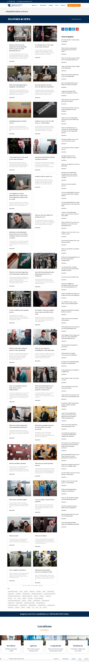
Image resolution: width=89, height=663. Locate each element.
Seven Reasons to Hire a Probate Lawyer (70, 148)
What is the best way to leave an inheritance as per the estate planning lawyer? (70, 223)
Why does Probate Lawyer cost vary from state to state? (69, 140)
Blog (56, 5)
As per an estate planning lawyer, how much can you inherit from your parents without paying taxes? (68, 415)
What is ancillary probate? (17, 463)
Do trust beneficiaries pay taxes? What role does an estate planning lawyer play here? (70, 456)
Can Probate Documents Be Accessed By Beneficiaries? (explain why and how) (68, 434)
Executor (36, 596)
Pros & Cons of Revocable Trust (70, 277)
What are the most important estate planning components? (18, 273)
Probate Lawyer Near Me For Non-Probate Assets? (70, 233)
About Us (34, 5)
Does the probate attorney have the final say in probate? (44, 86)
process (23, 607)
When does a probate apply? (18, 500)
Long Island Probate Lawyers (14, 600)
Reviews (51, 5)
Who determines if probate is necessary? (69, 346)
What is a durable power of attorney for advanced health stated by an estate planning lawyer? (69, 130)
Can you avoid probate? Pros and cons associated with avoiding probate (70, 194)
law (15, 598)
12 (39, 585)
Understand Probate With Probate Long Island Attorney (69, 92)
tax (33, 607)
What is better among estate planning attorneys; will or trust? (69, 49)
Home (70, 19)
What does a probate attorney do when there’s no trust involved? (44, 427)
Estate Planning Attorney (37, 593)
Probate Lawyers (23, 605)
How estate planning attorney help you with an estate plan (69, 84)
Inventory (10, 598)
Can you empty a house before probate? (44, 501)
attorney (26, 591)
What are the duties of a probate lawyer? (70, 249)
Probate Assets (36, 600)
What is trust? (13, 536)
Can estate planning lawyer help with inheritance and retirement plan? (70, 204)
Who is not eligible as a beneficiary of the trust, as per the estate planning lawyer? (69, 285)
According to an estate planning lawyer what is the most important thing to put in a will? (18, 196)
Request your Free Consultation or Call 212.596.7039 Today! (44, 614)
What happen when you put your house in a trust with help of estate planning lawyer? (70, 336)
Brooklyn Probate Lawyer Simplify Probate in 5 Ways (68, 156)
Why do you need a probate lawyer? (68, 185)
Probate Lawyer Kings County (16, 658)
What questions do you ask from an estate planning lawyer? (70, 327)
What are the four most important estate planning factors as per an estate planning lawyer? (17, 48)
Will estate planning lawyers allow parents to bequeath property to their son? (44, 388)
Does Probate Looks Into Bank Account (70, 379)
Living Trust (30, 598)
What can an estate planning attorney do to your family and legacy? (70, 119)
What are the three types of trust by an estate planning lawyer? (70, 59)
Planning (24, 600)
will (40, 607)
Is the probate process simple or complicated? (70, 371)
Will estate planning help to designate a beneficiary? (18, 86)
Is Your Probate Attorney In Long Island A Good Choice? (70, 473)
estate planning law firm (15, 5)
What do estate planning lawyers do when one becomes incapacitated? (70, 258)
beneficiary (32, 591)
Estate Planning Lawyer (27, 596)
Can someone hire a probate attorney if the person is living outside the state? (69, 268)
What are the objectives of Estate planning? (70, 165)
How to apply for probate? (17, 570)
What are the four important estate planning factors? (69, 425)
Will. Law (45, 607)
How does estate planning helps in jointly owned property (70, 362)
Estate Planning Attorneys (49, 593)
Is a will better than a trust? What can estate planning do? (69, 302)
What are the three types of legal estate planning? (70, 67)
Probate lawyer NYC (41, 602)
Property (28, 607)
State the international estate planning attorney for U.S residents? (44, 274)
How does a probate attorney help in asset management (69, 507)
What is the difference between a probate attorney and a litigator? (70, 294)
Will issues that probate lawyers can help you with (43, 571)
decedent (38, 591)
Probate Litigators (32, 605)
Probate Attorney (45, 600)
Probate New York (41, 605)
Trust (37, 607)
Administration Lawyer (13, 591)
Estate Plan (18, 593)
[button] (62, 29)
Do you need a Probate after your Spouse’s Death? (70, 241)
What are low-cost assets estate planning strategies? (70, 100)
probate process (50, 605)
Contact (63, 5)
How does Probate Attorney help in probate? (70, 40)
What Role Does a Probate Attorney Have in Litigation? (69, 354)
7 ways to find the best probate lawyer (19, 311)
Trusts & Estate (16, 5)
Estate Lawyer (11, 593)
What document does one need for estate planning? (69, 515)
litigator (24, 598)
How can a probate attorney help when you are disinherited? (18, 388)
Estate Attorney (50, 591)
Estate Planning (26, 593)
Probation (17, 607)
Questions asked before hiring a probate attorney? (45, 158)
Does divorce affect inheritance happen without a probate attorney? (70, 404)
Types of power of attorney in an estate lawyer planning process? (70, 395)
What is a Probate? (41, 536)
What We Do (43, 5)
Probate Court (11, 602)
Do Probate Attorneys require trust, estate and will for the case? (44, 312)
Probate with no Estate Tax (43, 176)
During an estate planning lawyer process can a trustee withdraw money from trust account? (18, 235)
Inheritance (48, 596)
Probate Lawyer (19, 602)
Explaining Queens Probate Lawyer (18, 122)
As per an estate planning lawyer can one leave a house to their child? (70, 214)
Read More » (12, 61)
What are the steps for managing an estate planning (44, 349)
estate (44, 591)
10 (36, 585)
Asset (21, 591)
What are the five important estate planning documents (18, 426)
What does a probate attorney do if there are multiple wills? (70, 465)
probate (29, 600)
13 (41, 585)
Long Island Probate (39, 598)
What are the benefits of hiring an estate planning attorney (70, 498)
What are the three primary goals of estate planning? (18, 349)
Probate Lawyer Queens (13, 605)
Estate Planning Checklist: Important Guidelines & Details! (70, 523)
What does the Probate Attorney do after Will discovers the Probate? (70, 109)
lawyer (19, 598)
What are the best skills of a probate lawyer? (44, 216)
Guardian (42, 596)
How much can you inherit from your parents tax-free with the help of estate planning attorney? (70, 445)
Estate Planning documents (14, 596)
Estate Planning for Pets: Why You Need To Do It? (69, 387)
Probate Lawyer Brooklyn (29, 602)
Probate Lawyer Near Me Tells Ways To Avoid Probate (44, 122)
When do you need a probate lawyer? (44, 464)
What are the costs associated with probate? (69, 319)
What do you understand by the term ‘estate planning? (70, 75)
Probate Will (10, 607)
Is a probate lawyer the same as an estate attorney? (44, 46)
